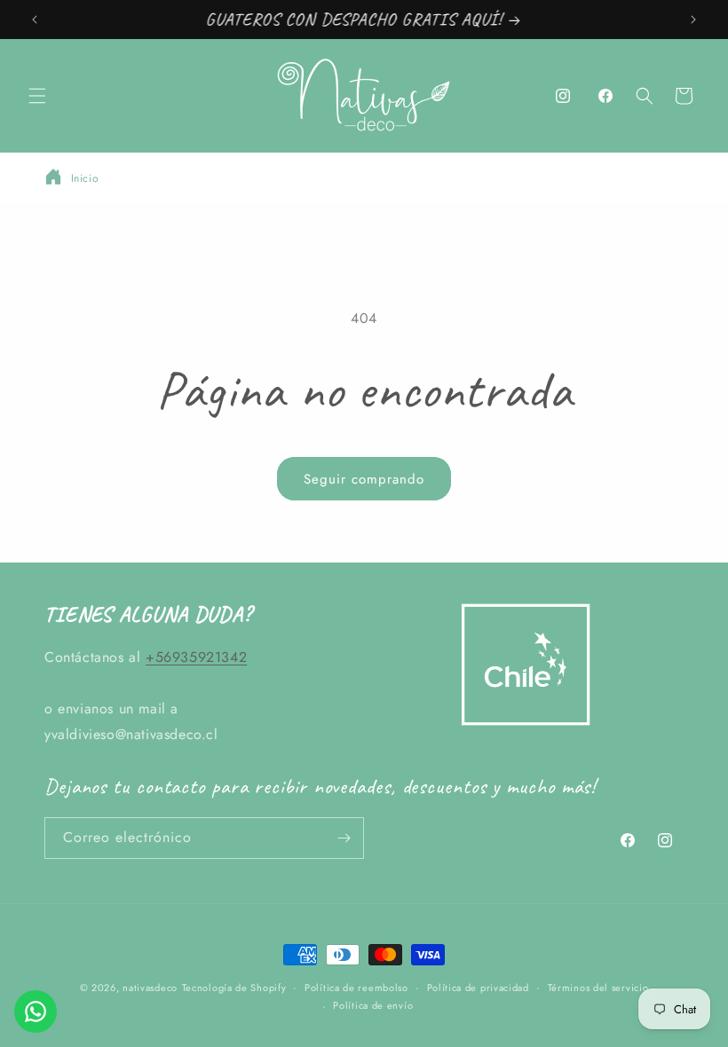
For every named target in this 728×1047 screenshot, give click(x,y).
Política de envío (373, 1005)
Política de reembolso (356, 987)
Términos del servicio (598, 987)
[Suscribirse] (343, 838)
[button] (37, 95)
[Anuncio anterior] (34, 19)
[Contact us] (35, 1011)
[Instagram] (562, 95)
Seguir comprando (364, 479)
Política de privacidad (478, 987)
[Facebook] (605, 95)
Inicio (85, 178)
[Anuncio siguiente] (693, 19)
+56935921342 (196, 657)
